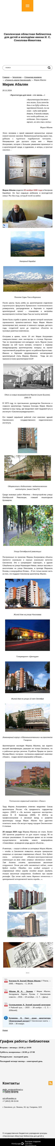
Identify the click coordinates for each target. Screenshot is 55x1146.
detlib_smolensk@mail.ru (13, 1090)
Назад (5, 1030)
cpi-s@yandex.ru (9, 1098)
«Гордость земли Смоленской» (18, 80)
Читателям (16, 77)
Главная (6, 77)
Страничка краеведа (33, 77)
